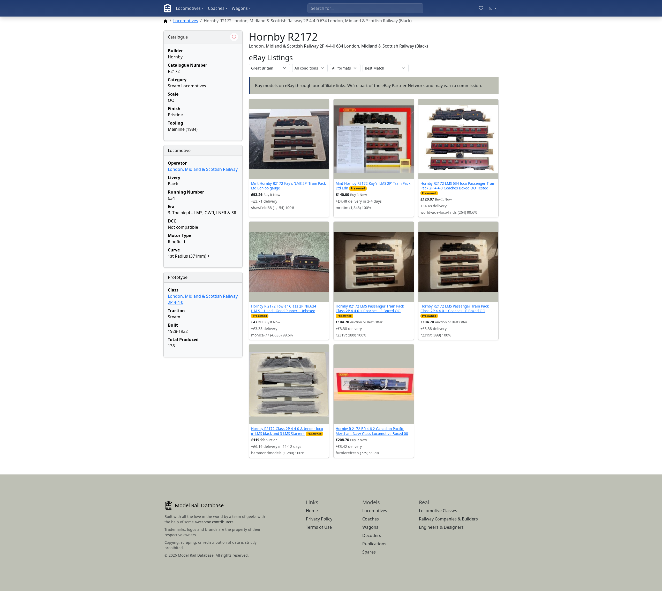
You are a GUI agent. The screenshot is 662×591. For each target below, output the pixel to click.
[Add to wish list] (234, 37)
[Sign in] (492, 8)
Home (312, 510)
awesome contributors (214, 521)
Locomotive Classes (438, 510)
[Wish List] (481, 8)
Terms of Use (319, 527)
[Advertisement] (203, 394)
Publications (374, 544)
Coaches (216, 8)
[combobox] (365, 8)
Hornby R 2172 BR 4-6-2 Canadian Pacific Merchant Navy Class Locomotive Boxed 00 (372, 431)
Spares (369, 552)
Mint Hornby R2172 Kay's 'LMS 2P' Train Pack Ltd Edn (373, 185)
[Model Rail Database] (167, 8)
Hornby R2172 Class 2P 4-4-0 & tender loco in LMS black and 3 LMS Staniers (287, 431)
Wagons (240, 8)
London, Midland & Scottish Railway (203, 169)
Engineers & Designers (441, 527)
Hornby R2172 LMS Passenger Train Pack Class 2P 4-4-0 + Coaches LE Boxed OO (370, 308)
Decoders (371, 535)
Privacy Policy (319, 519)
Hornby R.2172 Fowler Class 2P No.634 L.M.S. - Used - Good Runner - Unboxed (283, 308)
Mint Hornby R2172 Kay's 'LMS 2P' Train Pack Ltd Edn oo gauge (288, 185)
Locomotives (188, 8)
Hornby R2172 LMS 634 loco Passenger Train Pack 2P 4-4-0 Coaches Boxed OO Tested (457, 185)
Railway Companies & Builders (448, 519)
